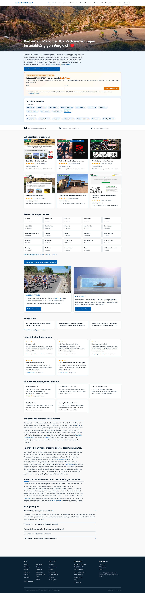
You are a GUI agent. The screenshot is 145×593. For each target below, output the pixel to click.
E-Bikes (56, 119)
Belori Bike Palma (63, 372)
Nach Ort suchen (73, 3)
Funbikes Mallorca (64, 354)
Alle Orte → (67, 111)
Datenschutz (102, 567)
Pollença (57, 111)
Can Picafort (39, 572)
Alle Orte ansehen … (29, 581)
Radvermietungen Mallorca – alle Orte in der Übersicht (40, 254)
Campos (38, 567)
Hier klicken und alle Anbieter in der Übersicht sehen (42, 69)
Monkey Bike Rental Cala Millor (69, 403)
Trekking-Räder (53, 580)
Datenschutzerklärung (33, 93)
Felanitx (38, 579)
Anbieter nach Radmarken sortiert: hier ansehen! (41, 262)
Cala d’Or (92, 107)
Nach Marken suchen (86, 3)
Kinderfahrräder (83, 119)
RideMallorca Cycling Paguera (102, 161)
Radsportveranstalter (61, 459)
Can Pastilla (45, 111)
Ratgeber (76, 580)
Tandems (95, 119)
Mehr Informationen (33, 309)
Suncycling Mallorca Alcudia (99, 354)
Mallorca (58, 298)
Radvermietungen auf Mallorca (61, 64)
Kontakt (118, 3)
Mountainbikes (44, 119)
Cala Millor (41, 107)
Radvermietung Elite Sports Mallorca (71, 161)
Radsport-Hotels (71, 464)
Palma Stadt (53, 107)
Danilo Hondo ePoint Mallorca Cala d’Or (72, 195)
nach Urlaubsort (55, 501)
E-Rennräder (69, 119)
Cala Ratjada (80, 107)
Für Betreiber (77, 582)
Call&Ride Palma (31, 403)
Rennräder (31, 119)
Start (49, 3)
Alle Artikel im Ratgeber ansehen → (36, 330)
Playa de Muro (32, 111)
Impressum (102, 564)
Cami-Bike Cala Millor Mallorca (36, 161)
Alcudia (30, 107)
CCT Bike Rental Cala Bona (67, 386)
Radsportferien (109, 3)
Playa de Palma (67, 107)
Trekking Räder (108, 119)
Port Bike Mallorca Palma (99, 386)
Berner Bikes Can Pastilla (34, 195)
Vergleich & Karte (78, 567)
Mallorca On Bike (30, 372)
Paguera (103, 107)
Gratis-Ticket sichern (112, 88)
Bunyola (26, 569)
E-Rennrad (27, 498)
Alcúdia (77, 425)
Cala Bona (26, 572)
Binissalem (27, 567)
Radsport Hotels (98, 3)
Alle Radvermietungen (58, 3)
